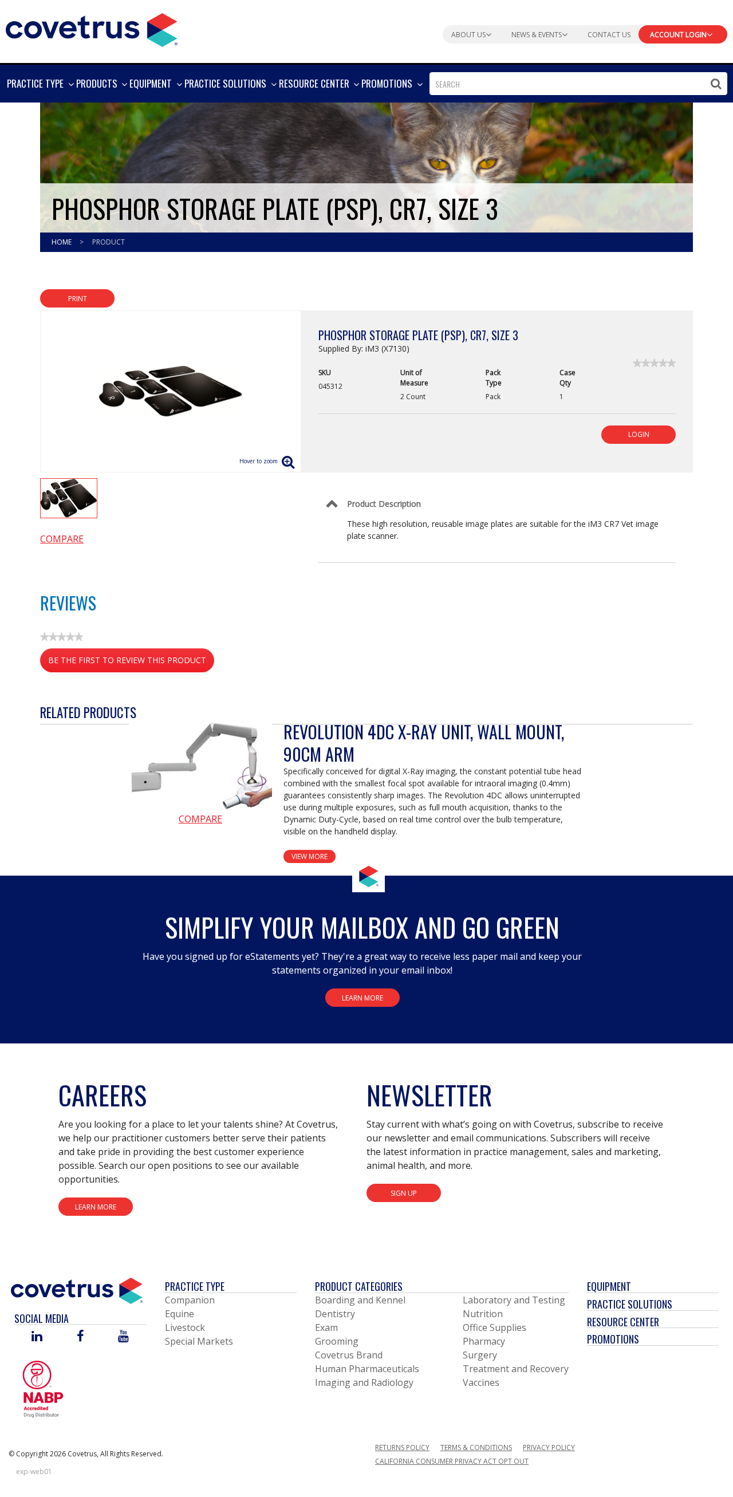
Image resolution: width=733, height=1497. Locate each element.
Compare (62, 539)
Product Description (384, 503)
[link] (654, 363)
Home (62, 242)
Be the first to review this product (131, 663)
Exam (326, 1327)
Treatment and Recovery (516, 1368)
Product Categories (359, 1286)
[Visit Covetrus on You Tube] (123, 1337)
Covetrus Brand (349, 1355)
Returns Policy (402, 1447)
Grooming (336, 1341)
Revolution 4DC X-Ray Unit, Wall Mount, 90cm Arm (423, 743)
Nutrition (483, 1313)
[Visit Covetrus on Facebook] (80, 1337)
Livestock (185, 1327)
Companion (190, 1300)
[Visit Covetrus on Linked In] (36, 1337)
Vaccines (481, 1382)
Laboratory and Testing (514, 1300)
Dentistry (335, 1313)
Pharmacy (484, 1341)
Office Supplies (494, 1327)
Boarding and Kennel (360, 1300)
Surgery (480, 1355)
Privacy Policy (549, 1447)
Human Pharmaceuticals (367, 1368)
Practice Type (194, 1286)
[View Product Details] (200, 766)
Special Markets (199, 1341)
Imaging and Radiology (364, 1382)
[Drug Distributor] (43, 1388)
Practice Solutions (629, 1304)
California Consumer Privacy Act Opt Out (452, 1461)
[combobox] (578, 83)
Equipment (609, 1286)
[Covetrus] (92, 29)
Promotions (613, 1338)
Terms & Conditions (476, 1447)
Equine (179, 1313)
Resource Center (623, 1321)
